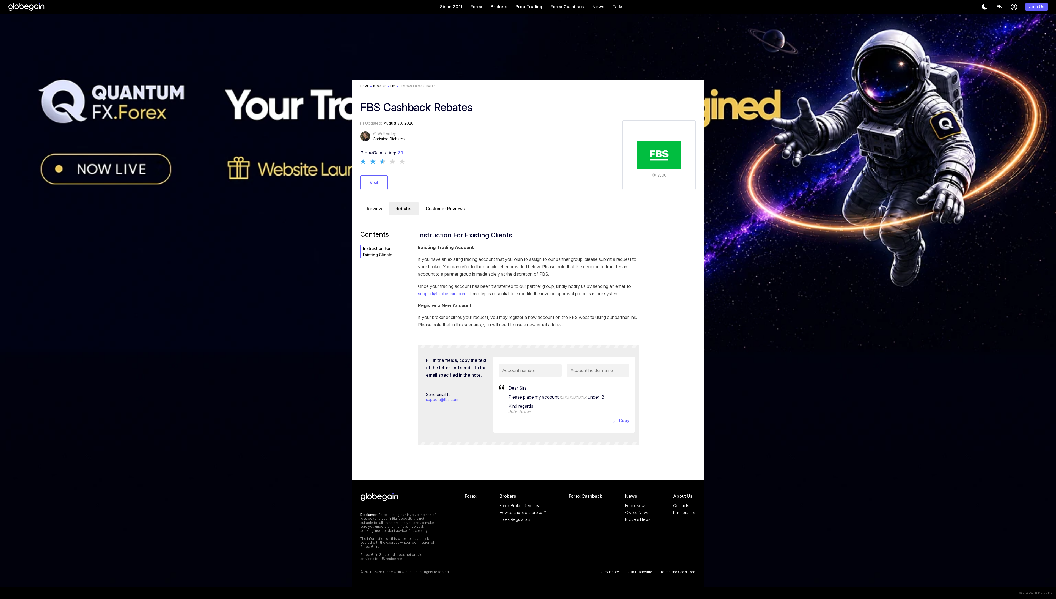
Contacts (681, 505)
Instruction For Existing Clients (377, 251)
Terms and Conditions (678, 572)
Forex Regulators (514, 519)
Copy (624, 420)
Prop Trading (528, 6)
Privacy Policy (607, 572)
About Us (682, 496)
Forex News (636, 505)
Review (374, 208)
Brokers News (637, 519)
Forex (476, 6)
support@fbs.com (442, 399)
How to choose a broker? (522, 512)
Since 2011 (451, 6)
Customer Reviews (445, 208)
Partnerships (684, 512)
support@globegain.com (442, 293)
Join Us (1036, 6)
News (598, 6)
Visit (374, 182)
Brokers (499, 6)
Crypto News (637, 512)
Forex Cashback (567, 6)
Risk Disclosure (639, 572)
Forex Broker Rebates (519, 505)
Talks (617, 6)
